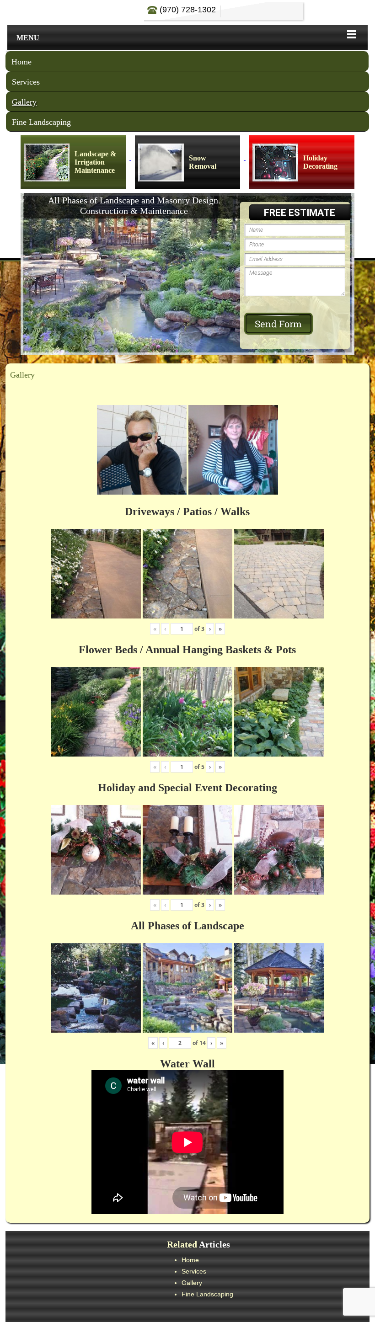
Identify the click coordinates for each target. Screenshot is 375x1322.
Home (21, 61)
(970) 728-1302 (186, 9)
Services (26, 81)
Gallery (24, 102)
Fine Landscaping (41, 122)
